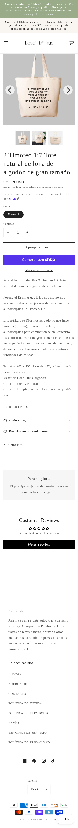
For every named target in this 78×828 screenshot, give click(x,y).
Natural (13, 214)
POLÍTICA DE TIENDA (25, 703)
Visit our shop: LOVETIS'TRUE (42, 820)
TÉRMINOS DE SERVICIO (27, 732)
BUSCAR (15, 674)
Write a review (39, 544)
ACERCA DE (17, 684)
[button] (6, 43)
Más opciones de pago (39, 270)
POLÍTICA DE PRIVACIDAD (29, 742)
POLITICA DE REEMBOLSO (29, 713)
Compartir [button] (15, 444)
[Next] (68, 90)
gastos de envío (16, 187)
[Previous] (10, 90)
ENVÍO (13, 723)
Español (36, 789)
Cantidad (8, 224)
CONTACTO (17, 693)
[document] (39, 90)
